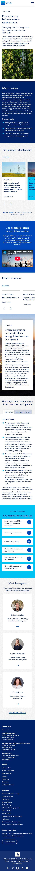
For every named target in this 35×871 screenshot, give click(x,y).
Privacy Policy (17, 863)
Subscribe (5, 782)
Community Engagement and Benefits (13, 550)
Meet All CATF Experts (17, 712)
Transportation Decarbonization (12, 825)
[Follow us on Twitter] (12, 868)
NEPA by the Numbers (10, 298)
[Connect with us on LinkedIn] (8, 868)
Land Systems (6, 811)
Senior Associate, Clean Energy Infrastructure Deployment (17, 618)
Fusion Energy (6, 805)
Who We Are (6, 768)
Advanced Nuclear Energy (10, 794)
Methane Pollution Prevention (12, 816)
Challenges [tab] (19, 412)
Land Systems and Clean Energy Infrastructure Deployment (13, 523)
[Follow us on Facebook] (22, 868)
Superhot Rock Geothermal (11, 822)
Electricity (5, 799)
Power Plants (6, 813)
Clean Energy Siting (11, 541)
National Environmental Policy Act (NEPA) (13, 567)
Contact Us (5, 730)
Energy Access (7, 802)
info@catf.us (10, 740)
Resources (5, 779)
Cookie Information (22, 861)
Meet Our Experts (8, 771)
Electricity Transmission (13, 533)
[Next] (11, 204)
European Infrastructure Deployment (13, 558)
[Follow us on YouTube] (27, 868)
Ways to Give (10, 842)
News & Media (6, 773)
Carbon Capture (7, 796)
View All (5, 157)
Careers (4, 776)
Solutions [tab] (27, 412)
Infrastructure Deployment (11, 808)
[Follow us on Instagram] (17, 868)
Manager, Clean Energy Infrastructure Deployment (17, 656)
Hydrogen (5, 819)
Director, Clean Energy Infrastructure (17, 695)
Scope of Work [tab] (9, 412)
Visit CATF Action (8, 785)
